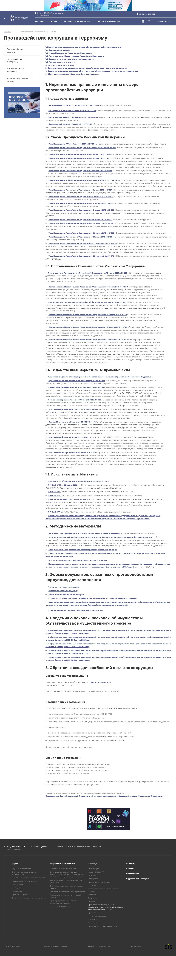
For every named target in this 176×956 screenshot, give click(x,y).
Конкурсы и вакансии (97, 916)
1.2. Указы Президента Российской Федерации (68, 53)
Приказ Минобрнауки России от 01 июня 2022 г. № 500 (74, 400)
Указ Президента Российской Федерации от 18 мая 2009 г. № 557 (80, 158)
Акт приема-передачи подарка (63, 587)
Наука (15, 864)
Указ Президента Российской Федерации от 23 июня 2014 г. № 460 (81, 223)
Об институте (93, 869)
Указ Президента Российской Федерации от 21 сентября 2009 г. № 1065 (83, 180)
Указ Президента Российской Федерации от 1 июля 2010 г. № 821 (80, 190)
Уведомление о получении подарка (66, 594)
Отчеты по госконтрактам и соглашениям (29, 898)
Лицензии (92, 894)
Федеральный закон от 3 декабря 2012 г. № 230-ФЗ (73, 117)
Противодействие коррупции (15, 50)
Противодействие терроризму (15, 60)
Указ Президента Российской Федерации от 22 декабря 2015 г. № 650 (82, 243)
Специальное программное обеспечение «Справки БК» (75, 610)
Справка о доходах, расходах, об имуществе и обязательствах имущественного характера (92, 598)
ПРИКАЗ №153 (55, 495)
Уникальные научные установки (63, 869)
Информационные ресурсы (99, 882)
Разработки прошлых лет (60, 906)
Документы (92, 898)
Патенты (91, 901)
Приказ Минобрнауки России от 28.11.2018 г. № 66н (73, 409)
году (130, 567)
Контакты (131, 864)
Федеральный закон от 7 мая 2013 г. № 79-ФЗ (70, 124)
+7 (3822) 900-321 (147, 14)
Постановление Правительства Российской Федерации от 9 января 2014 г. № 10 (87, 314)
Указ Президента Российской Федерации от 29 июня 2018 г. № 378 (81, 256)
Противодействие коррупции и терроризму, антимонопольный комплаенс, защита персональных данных (105, 907)
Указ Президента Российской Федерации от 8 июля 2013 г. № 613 (80, 219)
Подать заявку (163, 21)
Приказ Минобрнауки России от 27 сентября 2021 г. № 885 (76, 381)
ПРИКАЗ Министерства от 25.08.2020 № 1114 (69, 499)
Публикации (17, 891)
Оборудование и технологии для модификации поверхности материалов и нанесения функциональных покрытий (67, 874)
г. (149, 518)
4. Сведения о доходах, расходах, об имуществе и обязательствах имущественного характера (91, 71)
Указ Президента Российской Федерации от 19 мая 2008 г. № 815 (80, 154)
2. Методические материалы (59, 65)
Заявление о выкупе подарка (62, 591)
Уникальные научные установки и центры (29, 878)
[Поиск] (149, 21)
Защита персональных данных (17, 80)
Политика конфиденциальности (54, 946)
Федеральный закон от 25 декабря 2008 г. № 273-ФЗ (73, 105)
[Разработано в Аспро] (167, 946)
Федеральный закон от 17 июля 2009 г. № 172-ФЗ (72, 111)
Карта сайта (136, 946)
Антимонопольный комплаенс (16, 70)
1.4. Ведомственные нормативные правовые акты (69, 59)
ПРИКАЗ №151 (54, 492)
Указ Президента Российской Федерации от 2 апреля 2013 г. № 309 (81, 203)
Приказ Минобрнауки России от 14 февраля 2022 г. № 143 (76, 387)
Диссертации (17, 884)
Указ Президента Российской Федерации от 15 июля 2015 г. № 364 (81, 237)
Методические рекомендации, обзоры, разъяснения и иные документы (84, 533)
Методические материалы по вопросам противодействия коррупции (82, 549)
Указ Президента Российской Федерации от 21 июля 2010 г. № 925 (81, 196)
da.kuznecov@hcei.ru (101, 682)
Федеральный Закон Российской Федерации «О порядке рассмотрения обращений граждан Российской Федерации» (104, 796)
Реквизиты (92, 919)
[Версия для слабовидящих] (143, 21)
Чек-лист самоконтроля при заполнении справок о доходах (77, 560)
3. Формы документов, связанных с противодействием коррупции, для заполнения (86, 68)
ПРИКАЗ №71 (54, 512)
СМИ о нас (92, 885)
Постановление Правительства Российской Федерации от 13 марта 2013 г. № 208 (88, 287)
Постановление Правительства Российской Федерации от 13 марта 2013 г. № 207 (87, 273)
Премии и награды (19, 894)
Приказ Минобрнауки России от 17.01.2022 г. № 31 (72, 437)
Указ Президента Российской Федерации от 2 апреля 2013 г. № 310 (81, 210)
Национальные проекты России (25, 881)
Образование (132, 874)
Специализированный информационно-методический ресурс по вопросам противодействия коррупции (100, 537)
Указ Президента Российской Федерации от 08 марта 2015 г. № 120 (81, 233)
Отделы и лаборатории (137, 879)
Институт (92, 864)
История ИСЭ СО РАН (96, 872)
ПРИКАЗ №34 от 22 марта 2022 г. (63, 485)
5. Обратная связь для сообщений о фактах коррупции (72, 74)
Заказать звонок (165, 14)
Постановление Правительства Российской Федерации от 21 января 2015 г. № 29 (88, 327)
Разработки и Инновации (62, 864)
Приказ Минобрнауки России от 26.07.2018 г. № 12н (73, 452)
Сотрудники (93, 879)
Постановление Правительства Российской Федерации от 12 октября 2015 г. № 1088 (89, 339)
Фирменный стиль (95, 923)
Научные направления (21, 869)
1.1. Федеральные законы (57, 50)
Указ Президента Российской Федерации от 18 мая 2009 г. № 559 (80, 171)
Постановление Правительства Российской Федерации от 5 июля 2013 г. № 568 (87, 302)
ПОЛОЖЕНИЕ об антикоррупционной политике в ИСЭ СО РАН (78, 481)
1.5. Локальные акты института (60, 62)
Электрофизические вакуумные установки (67, 892)
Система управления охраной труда (102, 926)
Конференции (18, 888)
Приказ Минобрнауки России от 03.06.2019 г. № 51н (73, 422)
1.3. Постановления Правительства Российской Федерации (74, 56)
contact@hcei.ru (41, 847)
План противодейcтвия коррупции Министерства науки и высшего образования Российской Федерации (100, 377)
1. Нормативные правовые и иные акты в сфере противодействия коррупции (83, 47)
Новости (130, 869)
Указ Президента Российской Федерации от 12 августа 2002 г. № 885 (82, 148)
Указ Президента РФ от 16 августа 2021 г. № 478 (71, 144)
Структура (92, 875)
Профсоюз (92, 913)
